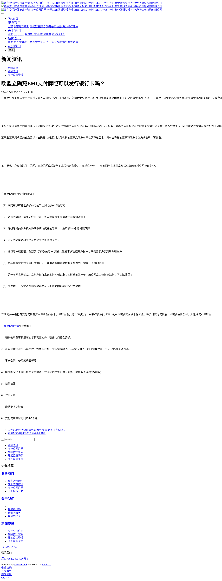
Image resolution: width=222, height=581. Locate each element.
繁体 (11, 50)
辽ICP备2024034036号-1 (14, 558)
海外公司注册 (15, 448)
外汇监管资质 (15, 455)
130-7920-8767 (9, 547)
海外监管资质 (15, 74)
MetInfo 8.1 (20, 564)
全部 (10, 26)
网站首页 (13, 18)
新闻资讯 (13, 71)
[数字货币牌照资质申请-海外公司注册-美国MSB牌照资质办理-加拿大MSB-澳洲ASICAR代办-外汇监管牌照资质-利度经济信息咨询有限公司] (111, 6)
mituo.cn (46, 564)
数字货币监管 (15, 452)
